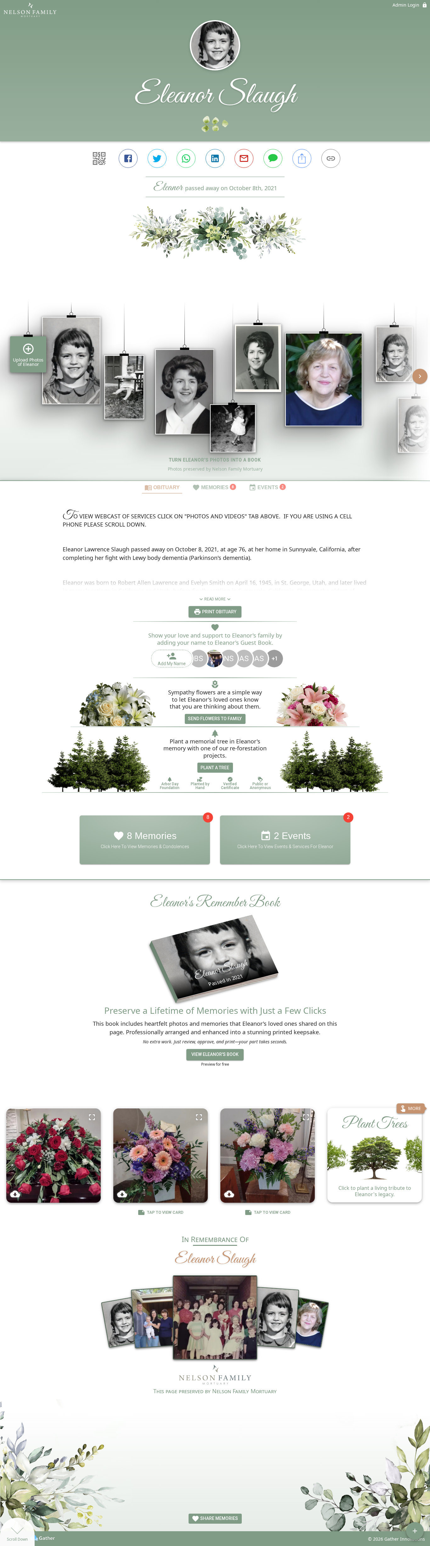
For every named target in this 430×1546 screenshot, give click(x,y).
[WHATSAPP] (186, 158)
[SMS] (272, 158)
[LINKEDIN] (215, 158)
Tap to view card (165, 1212)
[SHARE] (301, 158)
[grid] (215, 381)
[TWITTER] (157, 158)
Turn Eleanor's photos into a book (215, 459)
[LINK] (330, 158)
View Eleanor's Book (215, 1054)
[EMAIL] (244, 158)
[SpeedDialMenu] (415, 1531)
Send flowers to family (215, 718)
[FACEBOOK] (128, 158)
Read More (215, 599)
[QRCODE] (99, 158)
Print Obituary (218, 611)
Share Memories (218, 1518)
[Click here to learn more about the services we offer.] (215, 1376)
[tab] (162, 487)
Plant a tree (215, 767)
